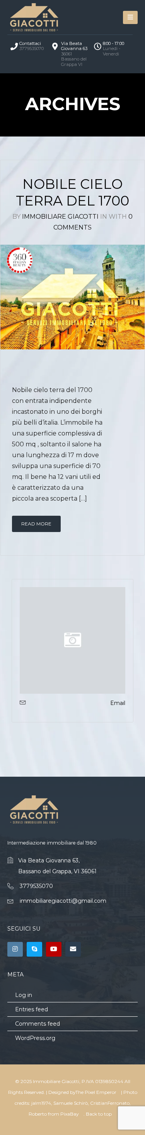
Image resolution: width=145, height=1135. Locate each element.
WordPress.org (35, 1038)
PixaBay (69, 1114)
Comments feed (37, 1023)
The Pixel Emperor (95, 1092)
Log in (23, 995)
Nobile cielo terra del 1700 (72, 192)
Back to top (99, 1114)
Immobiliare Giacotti (60, 216)
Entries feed (31, 1009)
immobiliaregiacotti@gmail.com (63, 900)
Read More (36, 524)
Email (117, 703)
